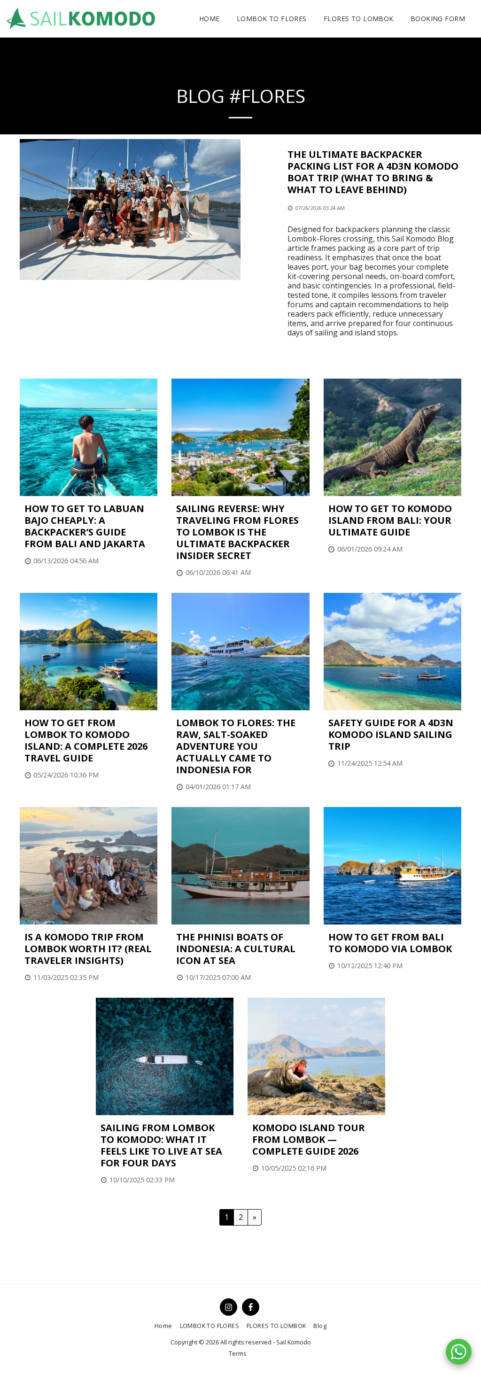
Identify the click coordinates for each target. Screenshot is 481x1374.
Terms (238, 1353)
